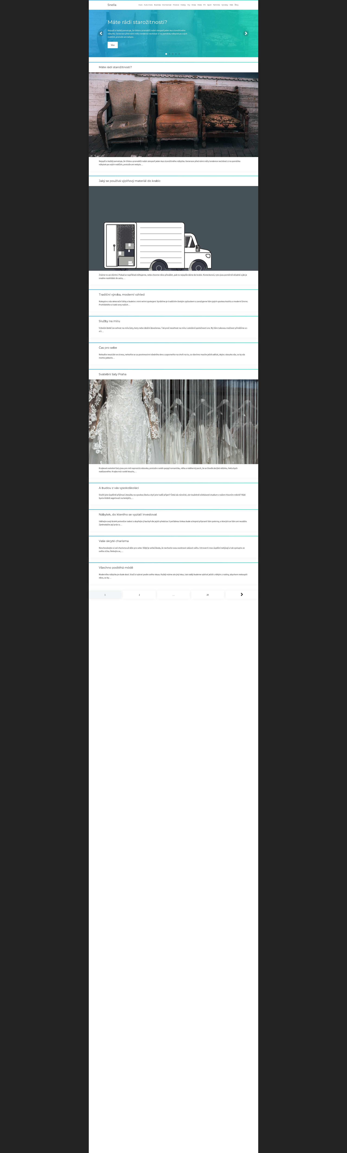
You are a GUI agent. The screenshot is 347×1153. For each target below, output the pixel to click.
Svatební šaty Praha (112, 374)
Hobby (183, 5)
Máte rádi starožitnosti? (115, 67)
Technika (216, 5)
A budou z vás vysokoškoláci (119, 488)
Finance (176, 5)
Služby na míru (109, 321)
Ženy (237, 5)
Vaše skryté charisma (114, 541)
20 (208, 594)
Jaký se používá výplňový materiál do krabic (130, 181)
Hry (188, 5)
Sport (209, 5)
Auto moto (148, 5)
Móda (199, 5)
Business (157, 5)
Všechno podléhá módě (116, 567)
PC (204, 5)
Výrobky (224, 5)
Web (231, 5)
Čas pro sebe (108, 347)
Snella (112, 5)
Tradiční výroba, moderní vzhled (122, 294)
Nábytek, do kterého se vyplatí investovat (128, 514)
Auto (140, 5)
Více (113, 45)
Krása (194, 5)
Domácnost (166, 5)
